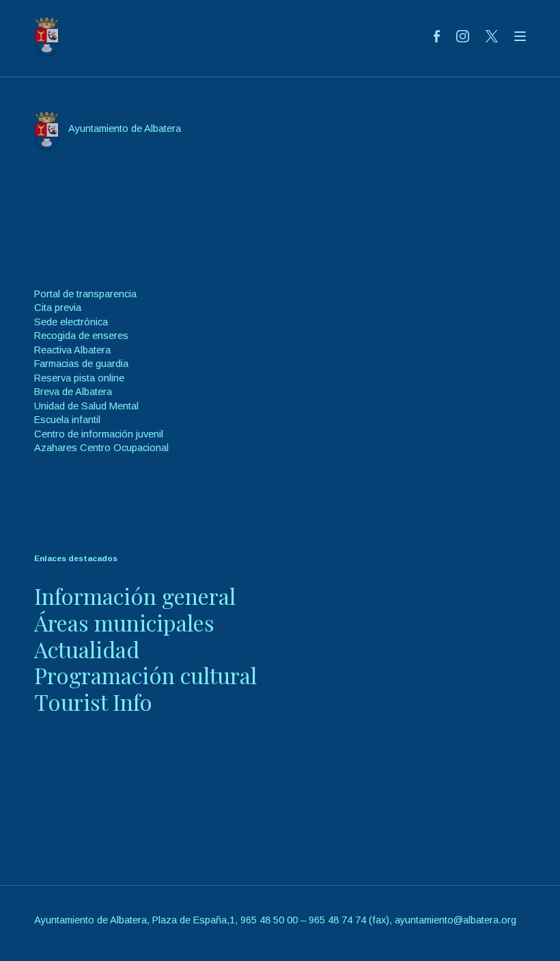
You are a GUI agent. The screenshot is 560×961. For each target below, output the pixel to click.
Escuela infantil (67, 419)
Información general (135, 595)
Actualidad (86, 649)
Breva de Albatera (73, 391)
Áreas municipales (124, 622)
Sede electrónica (71, 321)
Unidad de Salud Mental (86, 406)
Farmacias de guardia (81, 363)
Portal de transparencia (85, 293)
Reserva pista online (79, 378)
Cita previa (57, 307)
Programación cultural (145, 675)
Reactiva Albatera (72, 349)
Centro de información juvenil (98, 434)
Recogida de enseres (81, 335)
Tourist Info (93, 701)
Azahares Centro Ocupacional (101, 447)
